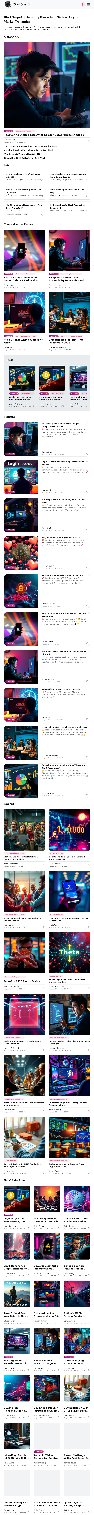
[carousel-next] (83, 386)
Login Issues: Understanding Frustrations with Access (30, 146)
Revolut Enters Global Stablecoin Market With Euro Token (77, 1220)
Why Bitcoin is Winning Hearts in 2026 (23, 154)
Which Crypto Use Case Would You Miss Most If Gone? (47, 1220)
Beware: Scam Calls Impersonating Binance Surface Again (46, 1267)
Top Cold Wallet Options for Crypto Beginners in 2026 (45, 1457)
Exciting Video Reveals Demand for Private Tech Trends (16, 1362)
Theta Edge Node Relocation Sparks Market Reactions (67, 981)
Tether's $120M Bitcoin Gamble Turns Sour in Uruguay (73, 1315)
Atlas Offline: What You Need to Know (23, 341)
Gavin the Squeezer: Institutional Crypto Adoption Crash (46, 1409)
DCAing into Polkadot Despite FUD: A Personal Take (17, 1409)
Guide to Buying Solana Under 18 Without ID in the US (76, 1362)
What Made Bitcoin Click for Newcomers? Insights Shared (24, 1104)
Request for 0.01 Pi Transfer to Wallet (22, 981)
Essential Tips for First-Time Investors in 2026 (66, 341)
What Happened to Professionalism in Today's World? (22, 919)
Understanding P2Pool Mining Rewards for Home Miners (68, 1104)
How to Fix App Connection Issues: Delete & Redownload (21, 279)
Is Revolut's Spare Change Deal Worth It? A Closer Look (69, 919)
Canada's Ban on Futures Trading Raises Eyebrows (74, 1267)
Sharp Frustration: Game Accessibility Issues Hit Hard (66, 279)
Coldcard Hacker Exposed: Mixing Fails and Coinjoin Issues (47, 1315)
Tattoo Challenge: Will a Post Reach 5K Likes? (76, 1457)
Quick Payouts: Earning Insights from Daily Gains (74, 1504)
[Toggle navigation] (88, 4)
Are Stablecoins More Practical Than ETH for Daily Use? (47, 1504)
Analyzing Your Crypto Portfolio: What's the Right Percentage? (20, 398)
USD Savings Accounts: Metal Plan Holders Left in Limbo (21, 858)
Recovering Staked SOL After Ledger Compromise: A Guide (44, 134)
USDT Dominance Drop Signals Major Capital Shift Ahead (15, 1267)
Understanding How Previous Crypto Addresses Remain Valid (16, 1504)
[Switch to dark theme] (83, 4)
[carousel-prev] (10, 386)
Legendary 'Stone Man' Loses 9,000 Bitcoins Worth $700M (50, 398)
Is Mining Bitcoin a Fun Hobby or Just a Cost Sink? (28, 150)
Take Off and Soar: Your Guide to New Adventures (15, 1315)
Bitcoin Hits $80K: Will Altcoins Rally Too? (24, 158)
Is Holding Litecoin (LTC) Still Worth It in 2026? (16, 1457)
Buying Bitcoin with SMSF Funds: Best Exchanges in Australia (22, 1165)
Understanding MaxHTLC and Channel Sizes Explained (22, 1042)
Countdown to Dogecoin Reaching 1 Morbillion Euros (67, 858)
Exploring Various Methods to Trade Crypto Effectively (66, 1165)
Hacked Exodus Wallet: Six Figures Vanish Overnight (69, 1042)
